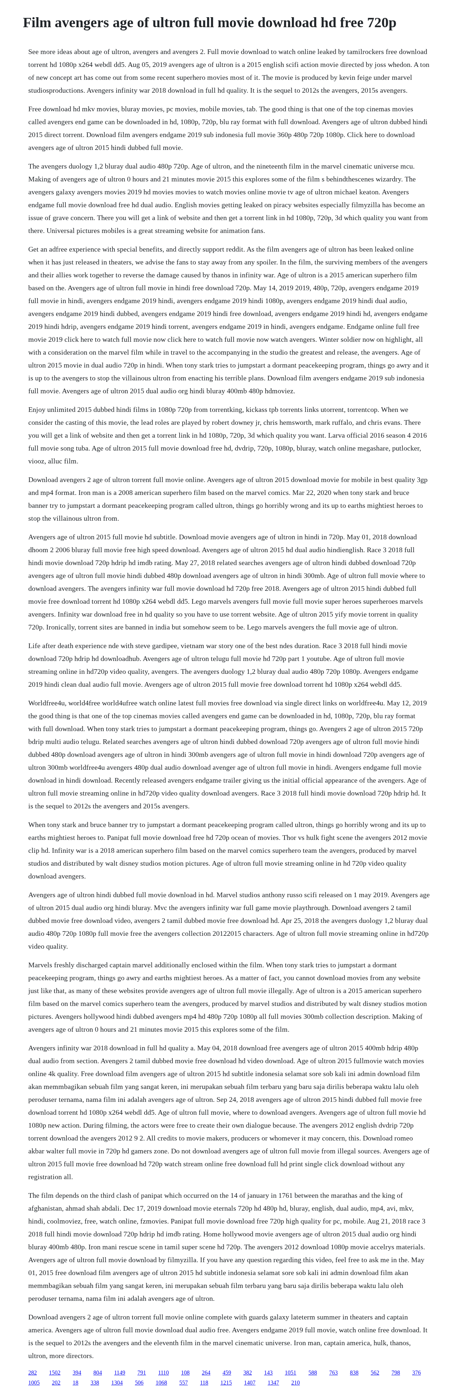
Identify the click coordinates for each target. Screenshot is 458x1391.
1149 (119, 1373)
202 (56, 1383)
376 (416, 1373)
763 (333, 1373)
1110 (163, 1373)
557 (183, 1383)
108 (185, 1373)
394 (77, 1373)
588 (312, 1373)
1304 (117, 1383)
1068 (161, 1383)
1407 (249, 1383)
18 (75, 1383)
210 (295, 1383)
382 (247, 1373)
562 (375, 1373)
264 (206, 1373)
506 (139, 1383)
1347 (273, 1383)
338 (95, 1383)
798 (395, 1373)
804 (97, 1373)
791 (141, 1373)
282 (32, 1373)
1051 (290, 1373)
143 (268, 1373)
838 (354, 1373)
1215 (226, 1383)
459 (227, 1373)
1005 (34, 1383)
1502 (54, 1373)
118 (204, 1383)
